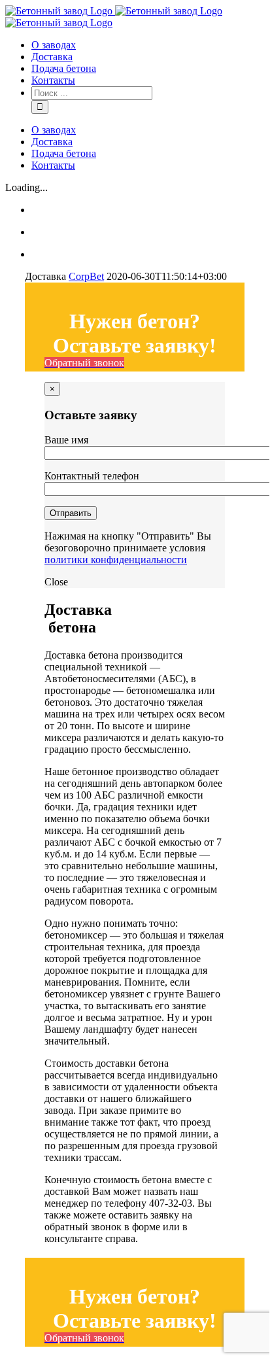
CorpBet (86, 276)
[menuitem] (147, 45)
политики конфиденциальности (115, 559)
